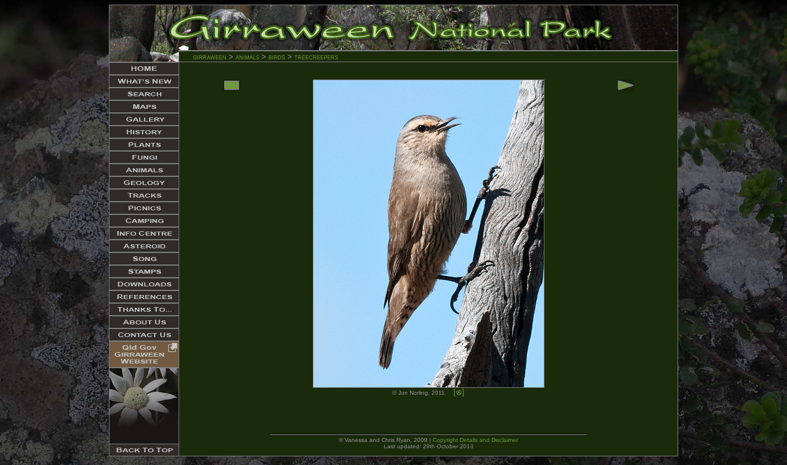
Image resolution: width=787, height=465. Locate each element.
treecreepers (316, 56)
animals (247, 56)
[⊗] (458, 392)
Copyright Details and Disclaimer (475, 440)
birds (276, 56)
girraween (209, 56)
